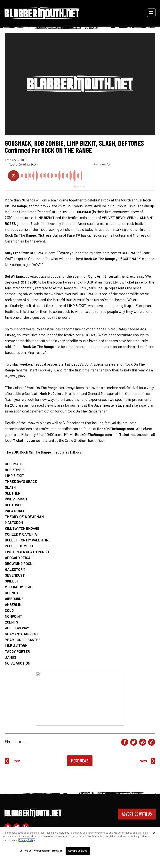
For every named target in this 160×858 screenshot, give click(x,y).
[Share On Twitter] (133, 742)
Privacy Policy (27, 840)
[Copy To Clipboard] (151, 742)
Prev (16, 761)
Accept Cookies (77, 850)
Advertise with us (137, 813)
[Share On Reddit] (142, 742)
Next (144, 761)
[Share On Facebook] (124, 742)
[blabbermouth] (42, 18)
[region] (80, 842)
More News (80, 760)
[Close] (153, 833)
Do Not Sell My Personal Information (41, 850)
